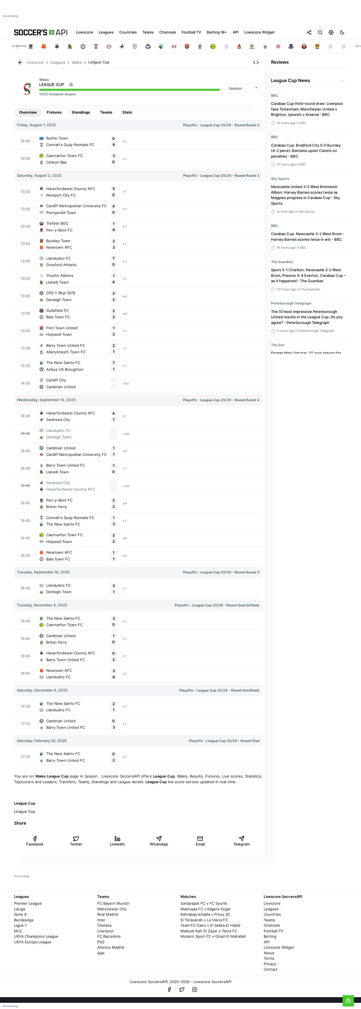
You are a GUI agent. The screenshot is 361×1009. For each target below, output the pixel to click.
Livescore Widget (279, 947)
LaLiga (19, 909)
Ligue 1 (20, 925)
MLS (18, 931)
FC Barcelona (108, 936)
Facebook (34, 844)
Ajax (101, 953)
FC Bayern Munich (113, 903)
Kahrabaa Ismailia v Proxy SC (205, 914)
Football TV (273, 931)
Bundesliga (23, 920)
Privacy (270, 964)
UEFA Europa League (32, 942)
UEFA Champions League (36, 936)
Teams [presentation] (106, 112)
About (269, 953)
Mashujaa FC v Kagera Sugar (205, 909)
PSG (101, 942)
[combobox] (242, 88)
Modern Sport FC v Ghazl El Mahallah (213, 936)
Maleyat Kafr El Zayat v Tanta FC (208, 931)
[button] (256, 62)
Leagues (271, 909)
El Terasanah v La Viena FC (204, 920)
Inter (101, 920)
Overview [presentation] (28, 112)
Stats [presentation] (127, 112)
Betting (270, 936)
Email (200, 844)
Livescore (272, 903)
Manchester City (111, 909)
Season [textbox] (235, 88)
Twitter (76, 844)
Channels (272, 925)
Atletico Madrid (110, 947)
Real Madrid (107, 914)
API (266, 942)
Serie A (20, 914)
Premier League (28, 903)
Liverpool (105, 931)
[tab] (28, 112)
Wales (44, 80)
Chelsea (104, 925)
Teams (269, 920)
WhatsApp (159, 844)
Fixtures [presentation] (54, 112)
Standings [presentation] (81, 112)
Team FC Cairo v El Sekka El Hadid (210, 925)
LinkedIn (117, 844)
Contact (271, 969)
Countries (272, 914)
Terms (269, 958)
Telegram (242, 844)
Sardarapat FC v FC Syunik (203, 903)
